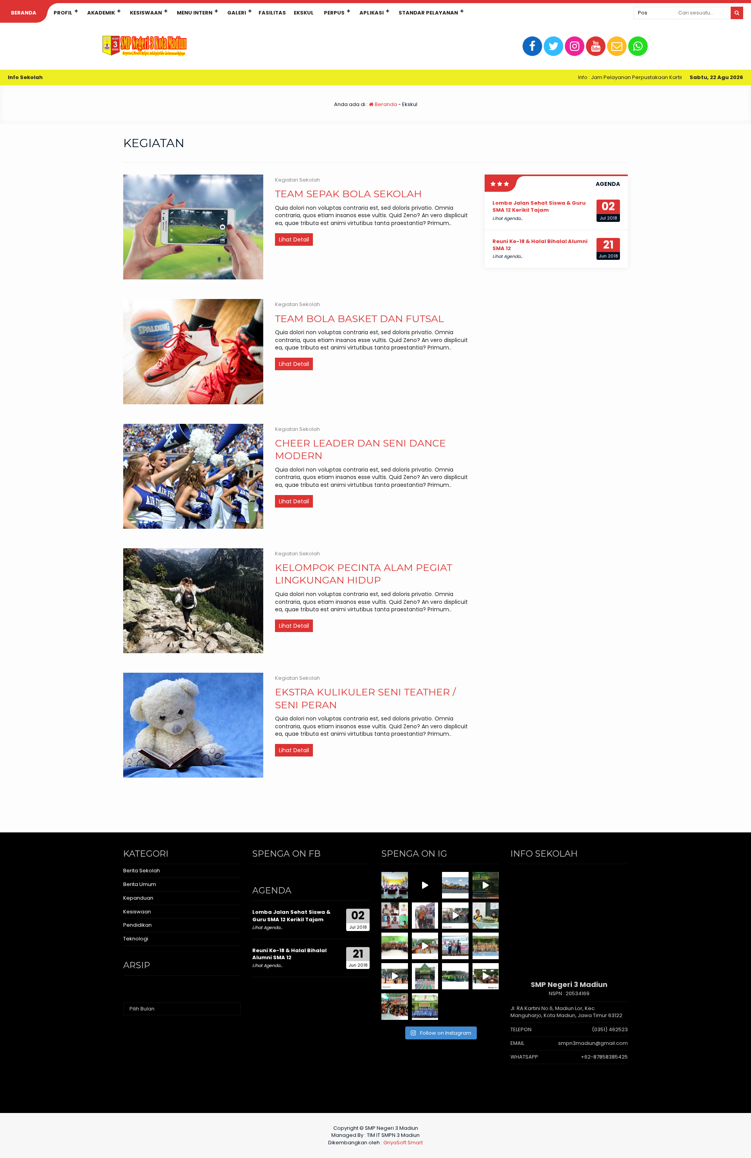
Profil (63, 12)
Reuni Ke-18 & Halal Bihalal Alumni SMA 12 (540, 245)
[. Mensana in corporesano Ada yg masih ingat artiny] (455, 885)
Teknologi (135, 938)
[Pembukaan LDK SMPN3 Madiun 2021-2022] (394, 885)
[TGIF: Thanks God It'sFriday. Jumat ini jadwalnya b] (455, 976)
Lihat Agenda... (507, 218)
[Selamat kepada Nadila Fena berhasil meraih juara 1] (425, 915)
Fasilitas (272, 12)
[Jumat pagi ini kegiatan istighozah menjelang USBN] (425, 976)
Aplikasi (371, 12)
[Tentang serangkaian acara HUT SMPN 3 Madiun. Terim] (486, 915)
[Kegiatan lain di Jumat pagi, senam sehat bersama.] (394, 976)
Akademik (101, 12)
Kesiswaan (146, 12)
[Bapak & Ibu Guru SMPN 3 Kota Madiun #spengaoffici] (425, 1006)
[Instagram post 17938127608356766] (486, 885)
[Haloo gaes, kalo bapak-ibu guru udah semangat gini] (486, 946)
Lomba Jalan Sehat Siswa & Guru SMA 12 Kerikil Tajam (539, 206)
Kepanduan (138, 898)
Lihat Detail (294, 239)
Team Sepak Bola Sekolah (348, 194)
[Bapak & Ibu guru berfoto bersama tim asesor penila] (394, 946)
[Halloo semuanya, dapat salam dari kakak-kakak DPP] (394, 915)
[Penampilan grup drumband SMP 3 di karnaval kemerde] (455, 915)
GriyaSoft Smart (403, 1142)
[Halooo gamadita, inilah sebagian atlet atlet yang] (455, 946)
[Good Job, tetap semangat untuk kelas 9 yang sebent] (394, 1006)
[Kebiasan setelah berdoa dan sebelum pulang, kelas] (486, 976)
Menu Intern (194, 12)
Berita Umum (139, 884)
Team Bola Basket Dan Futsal (359, 318)
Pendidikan (137, 925)
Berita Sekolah (141, 870)
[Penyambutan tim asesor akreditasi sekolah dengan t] (425, 946)
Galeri (236, 12)
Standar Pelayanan (428, 12)
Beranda (23, 12)
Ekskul (304, 12)
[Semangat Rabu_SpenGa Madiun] (425, 885)
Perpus (334, 12)
